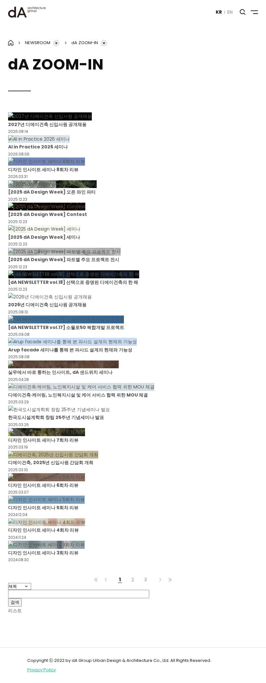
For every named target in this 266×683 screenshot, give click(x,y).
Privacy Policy (41, 670)
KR (219, 12)
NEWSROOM (37, 43)
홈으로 (11, 42)
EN (230, 12)
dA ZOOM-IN (84, 43)
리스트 (15, 610)
